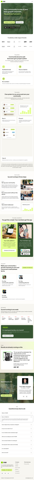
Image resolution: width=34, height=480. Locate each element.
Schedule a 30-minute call (9, 22)
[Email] (23, 396)
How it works (17, 467)
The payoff (17, 471)
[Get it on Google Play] (13, 27)
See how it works (19, 22)
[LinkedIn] (27, 396)
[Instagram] (5, 473)
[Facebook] (8, 473)
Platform (16, 469)
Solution (16, 465)
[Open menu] (32, 1)
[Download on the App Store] (7, 27)
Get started (17, 473)
